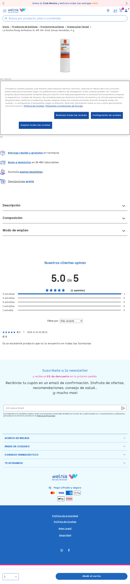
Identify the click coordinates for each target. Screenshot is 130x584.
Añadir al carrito (91, 576)
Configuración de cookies (107, 115)
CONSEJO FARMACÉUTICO (21, 454)
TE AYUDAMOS (14, 463)
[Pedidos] (115, 10)
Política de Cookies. (34, 106)
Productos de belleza (25, 26)
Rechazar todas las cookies (71, 115)
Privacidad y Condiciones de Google (64, 106)
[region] (65, 108)
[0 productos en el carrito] (121, 10)
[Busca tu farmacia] (108, 10)
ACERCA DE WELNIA (17, 438)
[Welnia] (17, 10)
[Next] (125, 3)
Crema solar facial (78, 26)
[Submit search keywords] (6, 18)
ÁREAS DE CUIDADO (17, 446)
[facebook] (69, 550)
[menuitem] (126, 10)
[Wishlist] (5, 137)
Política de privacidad (65, 516)
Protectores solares (52, 26)
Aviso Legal (65, 528)
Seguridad (65, 535)
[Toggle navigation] (5, 10)
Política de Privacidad (46, 416)
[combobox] (65, 18)
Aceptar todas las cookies (35, 125)
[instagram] (62, 550)
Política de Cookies (65, 521)
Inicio (6, 26)
